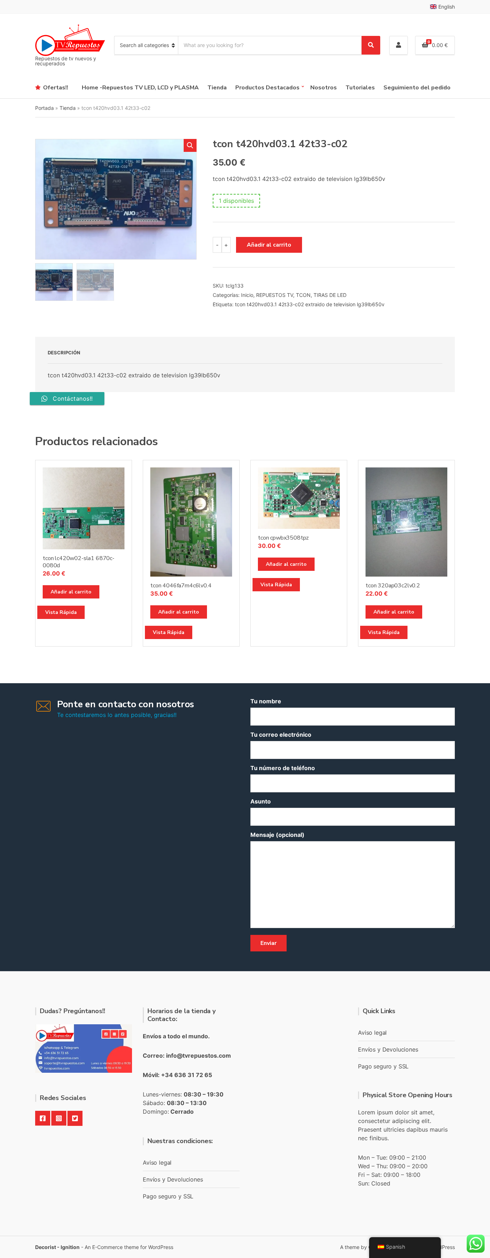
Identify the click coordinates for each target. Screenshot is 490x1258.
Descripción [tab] (64, 352)
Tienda (217, 88)
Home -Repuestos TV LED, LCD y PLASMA (140, 88)
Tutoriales (360, 88)
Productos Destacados (267, 88)
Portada (44, 108)
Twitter (75, 1118)
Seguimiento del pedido (417, 88)
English (446, 7)
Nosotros (323, 88)
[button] (190, 145)
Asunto (260, 801)
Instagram (58, 1118)
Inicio (247, 295)
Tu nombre (265, 701)
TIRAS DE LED (330, 295)
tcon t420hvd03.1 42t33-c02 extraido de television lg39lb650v (310, 304)
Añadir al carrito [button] (71, 591)
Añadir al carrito (269, 245)
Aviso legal (157, 1162)
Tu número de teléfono (282, 768)
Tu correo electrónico (280, 734)
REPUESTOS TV (274, 295)
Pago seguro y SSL (168, 1196)
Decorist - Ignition (57, 1247)
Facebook (42, 1118)
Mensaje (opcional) (277, 834)
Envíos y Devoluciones (173, 1179)
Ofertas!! (55, 88)
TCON (303, 295)
